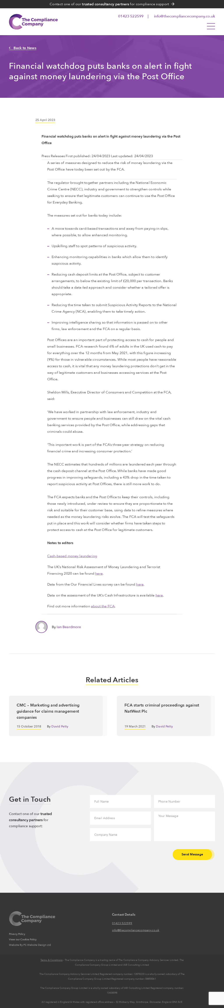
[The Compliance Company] (39, 21)
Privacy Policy (17, 934)
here (99, 573)
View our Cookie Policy (23, 939)
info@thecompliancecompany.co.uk (184, 16)
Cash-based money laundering (72, 556)
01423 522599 (131, 16)
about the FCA (103, 606)
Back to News (25, 48)
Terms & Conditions (51, 960)
